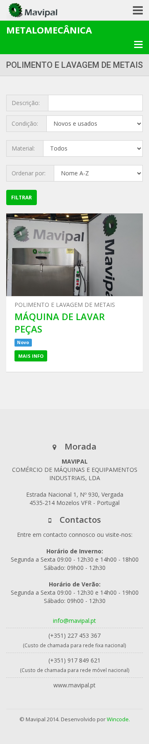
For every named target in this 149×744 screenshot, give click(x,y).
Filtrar (21, 197)
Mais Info (30, 356)
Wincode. (118, 719)
